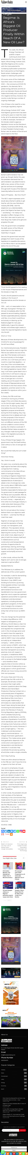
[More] (11, 834)
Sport (2, 1089)
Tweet (7, 834)
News (2, 1073)
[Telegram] (14, 831)
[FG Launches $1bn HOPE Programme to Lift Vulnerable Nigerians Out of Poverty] (20, 865)
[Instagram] (21, 831)
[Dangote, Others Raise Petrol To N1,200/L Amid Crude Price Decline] (20, 885)
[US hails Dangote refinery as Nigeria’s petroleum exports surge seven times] (8, 885)
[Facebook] (2, 831)
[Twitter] (5, 831)
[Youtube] (24, 831)
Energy (3, 1082)
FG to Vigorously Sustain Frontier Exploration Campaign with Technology (22, 847)
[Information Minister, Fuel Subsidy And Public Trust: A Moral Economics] (8, 865)
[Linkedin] (8, 831)
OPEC (2, 1079)
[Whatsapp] (17, 831)
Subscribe (22, 1130)
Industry (6, 863)
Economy (3, 1085)
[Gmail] (2, 834)
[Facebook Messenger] (11, 831)
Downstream (4, 1076)
